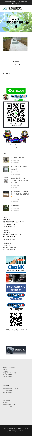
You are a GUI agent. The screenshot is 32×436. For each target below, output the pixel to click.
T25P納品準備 (15, 205)
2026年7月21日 (17, 172)
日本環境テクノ (16, 162)
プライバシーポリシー (20, 432)
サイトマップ (10, 432)
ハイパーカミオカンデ (17, 157)
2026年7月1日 (16, 199)
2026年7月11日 (17, 185)
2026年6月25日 (17, 208)
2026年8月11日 (17, 160)
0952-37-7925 (16, 3)
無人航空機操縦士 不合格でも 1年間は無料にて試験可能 (20, 193)
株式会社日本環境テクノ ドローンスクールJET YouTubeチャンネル (19, 180)
